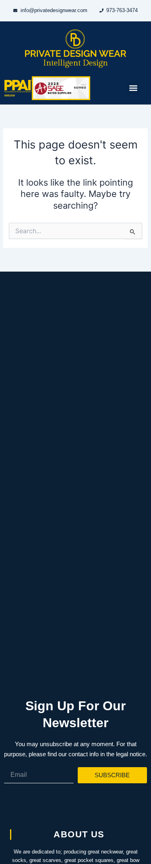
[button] (133, 88)
